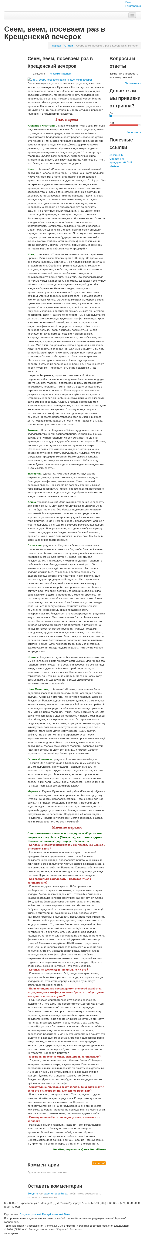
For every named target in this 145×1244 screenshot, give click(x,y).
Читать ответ (133, 83)
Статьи (68, 45)
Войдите (33, 1193)
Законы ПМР (117, 155)
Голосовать (134, 132)
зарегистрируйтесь (55, 1193)
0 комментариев (60, 73)
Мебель (114, 166)
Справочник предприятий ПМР (121, 160)
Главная (56, 45)
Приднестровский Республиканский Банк (45, 1214)
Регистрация (133, 6)
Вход (128, 2)
